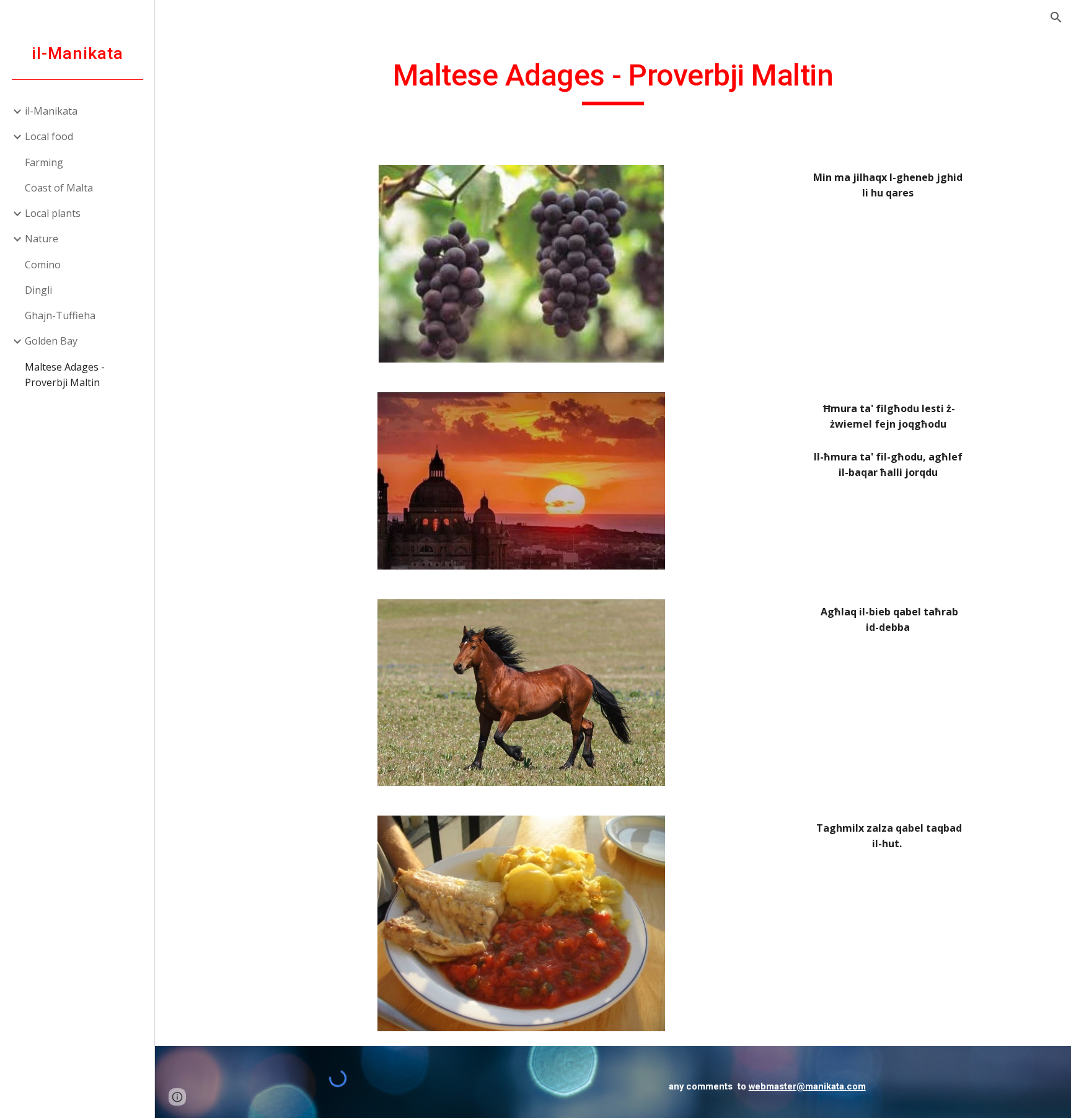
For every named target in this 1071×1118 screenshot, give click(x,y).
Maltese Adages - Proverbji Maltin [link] (65, 374)
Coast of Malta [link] (59, 188)
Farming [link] (44, 162)
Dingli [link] (38, 290)
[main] (613, 81)
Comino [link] (43, 264)
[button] (1056, 17)
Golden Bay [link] (51, 341)
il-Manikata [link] (51, 111)
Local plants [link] (53, 213)
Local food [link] (49, 136)
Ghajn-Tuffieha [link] (60, 315)
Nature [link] (41, 238)
